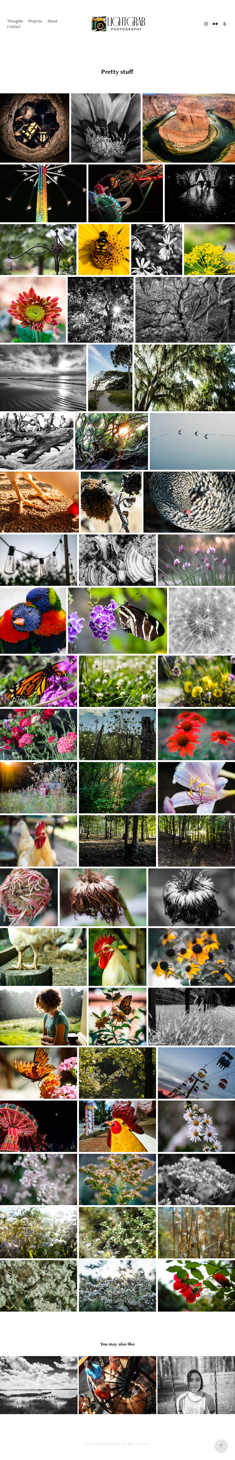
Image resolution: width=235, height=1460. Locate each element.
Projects (35, 21)
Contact (13, 26)
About (52, 21)
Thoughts (15, 21)
